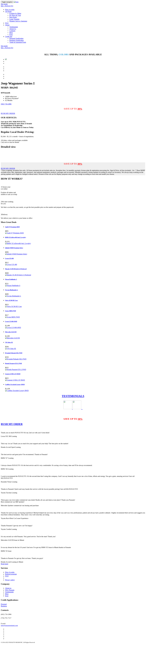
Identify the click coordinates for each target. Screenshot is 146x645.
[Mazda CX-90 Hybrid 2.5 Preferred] (18, 275)
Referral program (11, 574)
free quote (4, 4)
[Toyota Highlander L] (13, 296)
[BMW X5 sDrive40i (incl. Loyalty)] (18, 243)
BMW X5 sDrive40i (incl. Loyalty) (15, 237)
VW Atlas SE (9, 342)
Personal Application (16, 38)
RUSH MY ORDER (8, 113)
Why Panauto (9, 590)
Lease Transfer (14, 19)
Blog (11, 33)
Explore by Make (15, 13)
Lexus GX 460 (9, 258)
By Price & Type (15, 15)
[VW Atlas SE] (10, 348)
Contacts (12, 31)
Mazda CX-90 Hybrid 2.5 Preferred (16, 269)
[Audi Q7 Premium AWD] (14, 233)
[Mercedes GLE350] (12, 338)
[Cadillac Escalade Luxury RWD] (17, 390)
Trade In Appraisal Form (17, 42)
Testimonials (13, 27)
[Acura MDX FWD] (12, 317)
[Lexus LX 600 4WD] (13, 327)
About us (8, 588)
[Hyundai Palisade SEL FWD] (15, 359)
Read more (4, 564)
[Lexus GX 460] (11, 264)
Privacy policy (10, 580)
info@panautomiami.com (9, 625)
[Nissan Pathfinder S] (12, 285)
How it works (9, 9)
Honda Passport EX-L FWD (13, 363)
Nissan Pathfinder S (11, 279)
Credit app (8, 36)
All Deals (8, 11)
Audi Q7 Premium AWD (12, 227)
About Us (12, 29)
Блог (11, 34)
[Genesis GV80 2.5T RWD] (15, 380)
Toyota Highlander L (11, 290)
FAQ (7, 23)
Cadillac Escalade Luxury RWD (15, 384)
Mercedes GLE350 (10, 332)
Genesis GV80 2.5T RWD (12, 374)
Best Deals (13, 17)
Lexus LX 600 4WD (11, 321)
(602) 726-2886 (6, 104)
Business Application (16, 40)
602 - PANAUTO (7, 6)
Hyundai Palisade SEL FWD (13, 353)
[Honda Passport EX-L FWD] (15, 369)
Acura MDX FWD (10, 311)
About (7, 25)
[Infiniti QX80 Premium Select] (16, 254)
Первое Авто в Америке (18, 21)
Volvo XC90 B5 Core (11, 300)
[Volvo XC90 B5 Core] (13, 306)
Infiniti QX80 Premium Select (14, 248)
